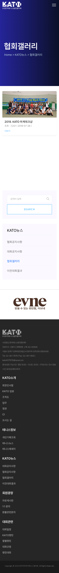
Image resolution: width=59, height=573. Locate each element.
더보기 (7, 131)
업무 (4, 402)
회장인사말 (7, 385)
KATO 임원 (8, 391)
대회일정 (6, 529)
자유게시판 (7, 500)
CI (3, 414)
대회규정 (6, 546)
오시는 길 (7, 420)
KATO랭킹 (7, 535)
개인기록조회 (9, 437)
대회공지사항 (9, 466)
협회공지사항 (9, 471)
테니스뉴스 (7, 443)
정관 (4, 408)
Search (29, 209)
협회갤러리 (7, 477)
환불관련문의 (9, 512)
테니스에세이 (9, 448)
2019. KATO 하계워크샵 (19, 121)
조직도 (5, 397)
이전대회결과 (9, 483)
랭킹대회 (6, 552)
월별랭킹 (6, 540)
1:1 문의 (6, 506)
